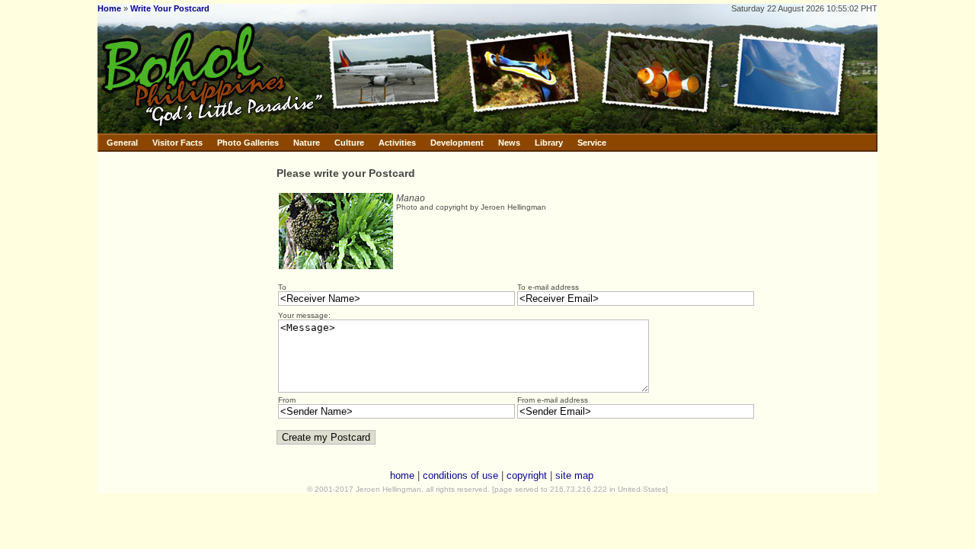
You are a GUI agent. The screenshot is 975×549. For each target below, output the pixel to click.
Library (549, 142)
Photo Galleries (248, 142)
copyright (527, 475)
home (402, 475)
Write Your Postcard (169, 8)
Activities (397, 142)
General (122, 142)
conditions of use (460, 475)
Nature (306, 142)
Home (109, 8)
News (509, 142)
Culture (349, 142)
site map (574, 475)
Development (457, 142)
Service (591, 142)
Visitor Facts (177, 142)
